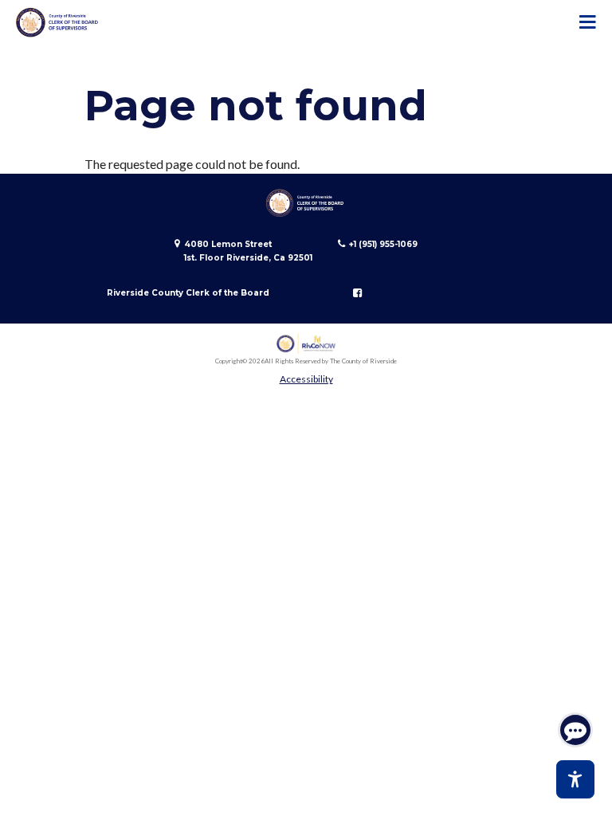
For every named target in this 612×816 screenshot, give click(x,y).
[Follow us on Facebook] (357, 293)
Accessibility (306, 379)
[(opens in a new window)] (306, 344)
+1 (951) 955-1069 (383, 244)
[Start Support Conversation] (575, 729)
